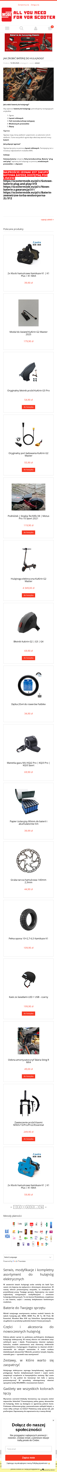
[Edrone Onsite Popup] (28, 736)
